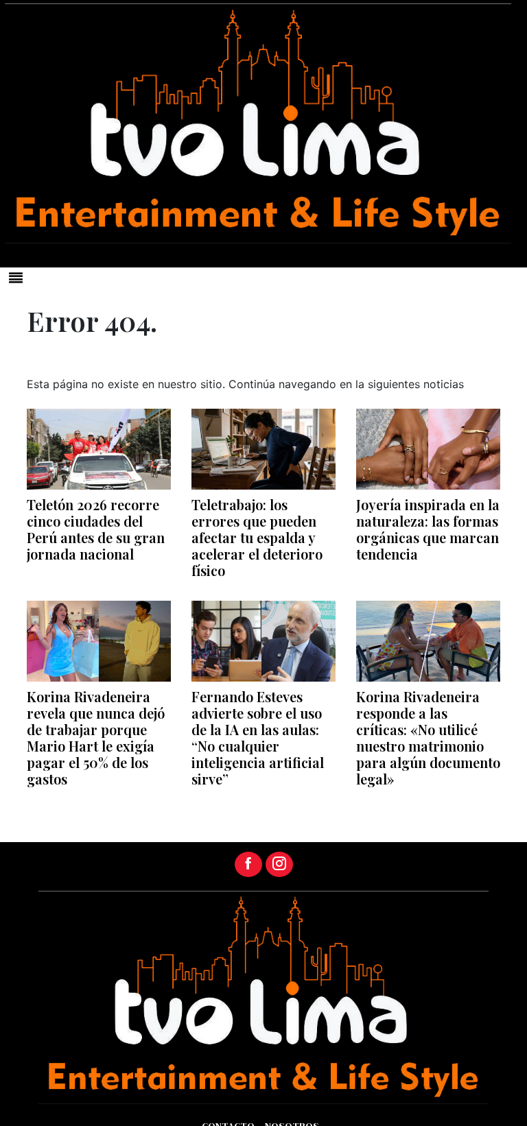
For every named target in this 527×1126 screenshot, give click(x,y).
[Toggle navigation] (16, 277)
